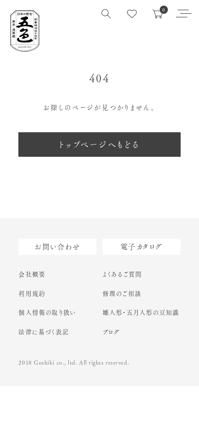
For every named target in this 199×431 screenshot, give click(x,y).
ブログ (111, 332)
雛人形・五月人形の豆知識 (141, 312)
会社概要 (31, 274)
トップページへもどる (99, 144)
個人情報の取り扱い (47, 312)
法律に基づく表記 (43, 332)
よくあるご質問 (122, 274)
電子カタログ (141, 246)
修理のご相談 (122, 294)
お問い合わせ (57, 246)
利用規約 (31, 294)
